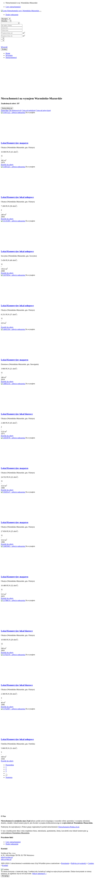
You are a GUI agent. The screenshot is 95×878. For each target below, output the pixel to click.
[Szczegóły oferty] (13, 112)
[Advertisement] (47, 76)
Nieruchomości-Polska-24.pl (68, 827)
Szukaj (4, 49)
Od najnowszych (15, 110)
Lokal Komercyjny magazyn (14, 143)
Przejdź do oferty (7, 165)
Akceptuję (5, 876)
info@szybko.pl (7, 857)
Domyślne (4, 110)
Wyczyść (4, 47)
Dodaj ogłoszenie (12, 844)
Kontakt (5, 865)
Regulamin (65, 863)
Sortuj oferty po (7, 108)
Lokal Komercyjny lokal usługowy (17, 197)
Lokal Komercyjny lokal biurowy (17, 414)
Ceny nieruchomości (13, 7)
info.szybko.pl (6, 859)
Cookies (91, 863)
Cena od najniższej (29, 110)
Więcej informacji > (39, 874)
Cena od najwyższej (43, 110)
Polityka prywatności (78, 863)
